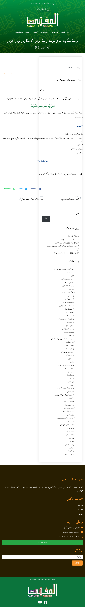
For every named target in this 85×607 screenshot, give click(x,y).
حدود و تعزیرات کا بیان (69, 326)
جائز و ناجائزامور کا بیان (70, 312)
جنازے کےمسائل (70, 316)
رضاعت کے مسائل (70, 355)
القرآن (72, 276)
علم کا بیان (72, 385)
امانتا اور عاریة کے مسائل (69, 283)
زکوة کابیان (72, 362)
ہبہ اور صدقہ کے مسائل (69, 445)
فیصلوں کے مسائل (70, 392)
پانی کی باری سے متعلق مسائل (68, 299)
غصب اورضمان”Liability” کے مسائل (65, 388)
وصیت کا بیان (71, 448)
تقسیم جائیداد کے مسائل (69, 309)
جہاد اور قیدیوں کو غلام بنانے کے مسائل (66, 319)
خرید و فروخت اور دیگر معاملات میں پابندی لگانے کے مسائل (62, 339)
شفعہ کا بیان (72, 378)
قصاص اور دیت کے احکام (69, 405)
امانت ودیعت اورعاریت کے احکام (67, 279)
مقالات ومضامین (71, 428)
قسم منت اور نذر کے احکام (69, 402)
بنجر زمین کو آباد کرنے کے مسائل (68, 292)
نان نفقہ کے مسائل (70, 435)
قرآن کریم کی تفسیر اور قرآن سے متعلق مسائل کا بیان (64, 395)
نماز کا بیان (72, 441)
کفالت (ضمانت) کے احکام (68, 408)
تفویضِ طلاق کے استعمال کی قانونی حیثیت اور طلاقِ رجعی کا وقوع (67, 243)
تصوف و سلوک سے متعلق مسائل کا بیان (66, 306)
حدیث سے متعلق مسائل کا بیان (68, 329)
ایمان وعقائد (71, 289)
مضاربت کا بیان (71, 421)
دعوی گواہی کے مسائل (69, 345)
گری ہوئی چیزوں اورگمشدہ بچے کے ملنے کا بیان (65, 418)
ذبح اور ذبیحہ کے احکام (70, 349)
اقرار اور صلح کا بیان (70, 273)
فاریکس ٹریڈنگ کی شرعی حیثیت (73, 236)
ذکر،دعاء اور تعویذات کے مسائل (67, 352)
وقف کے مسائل (71, 451)
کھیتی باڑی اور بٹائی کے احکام (68, 412)
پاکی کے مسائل (71, 296)
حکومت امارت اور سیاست (69, 332)
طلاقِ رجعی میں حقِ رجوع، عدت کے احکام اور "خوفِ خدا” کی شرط (66, 253)
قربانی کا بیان (71, 398)
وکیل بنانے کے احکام (69, 455)
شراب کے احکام (70, 372)
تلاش (77, 214)
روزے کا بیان (71, 359)
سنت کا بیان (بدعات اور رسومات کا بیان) (66, 365)
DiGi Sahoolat (45, 579)
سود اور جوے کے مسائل (69, 369)
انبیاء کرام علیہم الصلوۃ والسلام (68, 286)
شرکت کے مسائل (70, 375)
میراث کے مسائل (9, 73)
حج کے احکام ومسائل (70, 322)
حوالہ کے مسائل (71, 335)
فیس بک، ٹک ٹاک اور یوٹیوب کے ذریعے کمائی (70, 240)
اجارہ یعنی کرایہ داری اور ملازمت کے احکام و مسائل (64, 269)
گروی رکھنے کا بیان (70, 415)
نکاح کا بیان (71, 438)
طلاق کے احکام (71, 382)
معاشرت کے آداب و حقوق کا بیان (67, 425)
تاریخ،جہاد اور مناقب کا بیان (68, 302)
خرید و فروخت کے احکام (69, 342)
